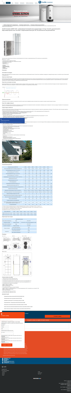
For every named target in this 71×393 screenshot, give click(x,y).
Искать (23, 122)
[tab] (4, 65)
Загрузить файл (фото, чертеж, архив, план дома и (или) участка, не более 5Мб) (11, 336)
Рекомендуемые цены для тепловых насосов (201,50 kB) (13, 298)
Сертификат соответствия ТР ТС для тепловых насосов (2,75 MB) (14, 300)
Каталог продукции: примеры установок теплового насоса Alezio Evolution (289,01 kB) (17, 308)
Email (2, 328)
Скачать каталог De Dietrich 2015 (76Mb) (11, 326)
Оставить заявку (57, 316)
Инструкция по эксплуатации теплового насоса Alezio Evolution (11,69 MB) (15, 304)
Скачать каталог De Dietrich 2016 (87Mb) (11, 324)
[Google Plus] (40, 378)
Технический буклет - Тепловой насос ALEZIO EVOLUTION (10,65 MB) (14, 302)
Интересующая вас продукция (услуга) (7, 330)
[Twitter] (39, 378)
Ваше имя (2, 325)
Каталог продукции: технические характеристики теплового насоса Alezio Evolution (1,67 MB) (18, 306)
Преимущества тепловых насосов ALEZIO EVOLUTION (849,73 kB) (14, 296)
